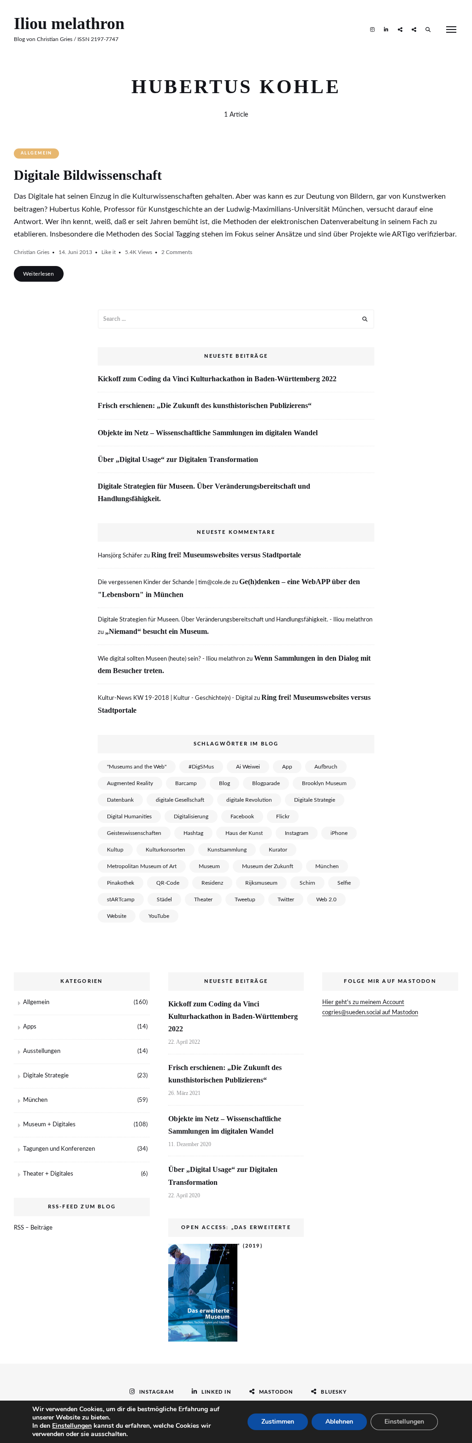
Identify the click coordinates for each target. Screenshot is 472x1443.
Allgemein (36, 153)
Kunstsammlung (227, 849)
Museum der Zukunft (267, 866)
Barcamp (186, 783)
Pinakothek (120, 883)
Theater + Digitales (48, 1174)
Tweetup (245, 899)
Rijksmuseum (261, 883)
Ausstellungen (41, 1051)
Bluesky (414, 29)
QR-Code (167, 883)
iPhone (339, 833)
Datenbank (120, 800)
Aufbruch (325, 766)
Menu (451, 29)
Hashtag (193, 833)
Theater (203, 899)
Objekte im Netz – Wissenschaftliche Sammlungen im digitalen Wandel (208, 433)
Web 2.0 (326, 899)
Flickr (282, 816)
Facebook (242, 816)
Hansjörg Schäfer (120, 556)
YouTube (158, 916)
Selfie (344, 883)
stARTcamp (121, 899)
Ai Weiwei (248, 766)
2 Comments (176, 252)
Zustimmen (277, 1421)
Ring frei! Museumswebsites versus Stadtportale (226, 555)
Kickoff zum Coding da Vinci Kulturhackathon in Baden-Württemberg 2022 (217, 379)
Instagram (372, 29)
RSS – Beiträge (33, 1228)
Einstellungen (72, 1426)
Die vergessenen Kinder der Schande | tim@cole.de (164, 582)
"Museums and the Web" (136, 766)
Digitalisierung (191, 816)
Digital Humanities (129, 816)
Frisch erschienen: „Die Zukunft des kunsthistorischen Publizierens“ (205, 405)
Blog (224, 783)
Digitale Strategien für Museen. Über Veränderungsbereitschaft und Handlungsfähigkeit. (204, 492)
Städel (164, 899)
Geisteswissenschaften (134, 833)
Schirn (307, 883)
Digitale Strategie (314, 800)
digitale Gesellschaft (180, 800)
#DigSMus (201, 766)
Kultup (115, 849)
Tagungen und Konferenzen (59, 1149)
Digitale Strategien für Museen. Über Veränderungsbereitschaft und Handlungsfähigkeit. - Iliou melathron (235, 620)
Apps (29, 1027)
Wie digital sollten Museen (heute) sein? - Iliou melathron (171, 659)
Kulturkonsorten (165, 849)
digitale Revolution (249, 800)
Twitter (285, 899)
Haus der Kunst (244, 833)
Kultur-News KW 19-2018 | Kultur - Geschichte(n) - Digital (175, 698)
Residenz (212, 883)
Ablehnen (339, 1421)
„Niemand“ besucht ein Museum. (157, 631)
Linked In (386, 29)
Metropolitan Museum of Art (142, 866)
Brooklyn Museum (324, 783)
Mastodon (400, 29)
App (287, 766)
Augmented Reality (130, 783)
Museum (209, 866)
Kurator (278, 849)
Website (116, 916)
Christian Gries (31, 252)
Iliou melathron (69, 23)
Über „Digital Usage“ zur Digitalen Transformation (178, 459)
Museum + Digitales (49, 1125)
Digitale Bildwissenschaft (88, 175)
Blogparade (266, 783)
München (327, 866)
